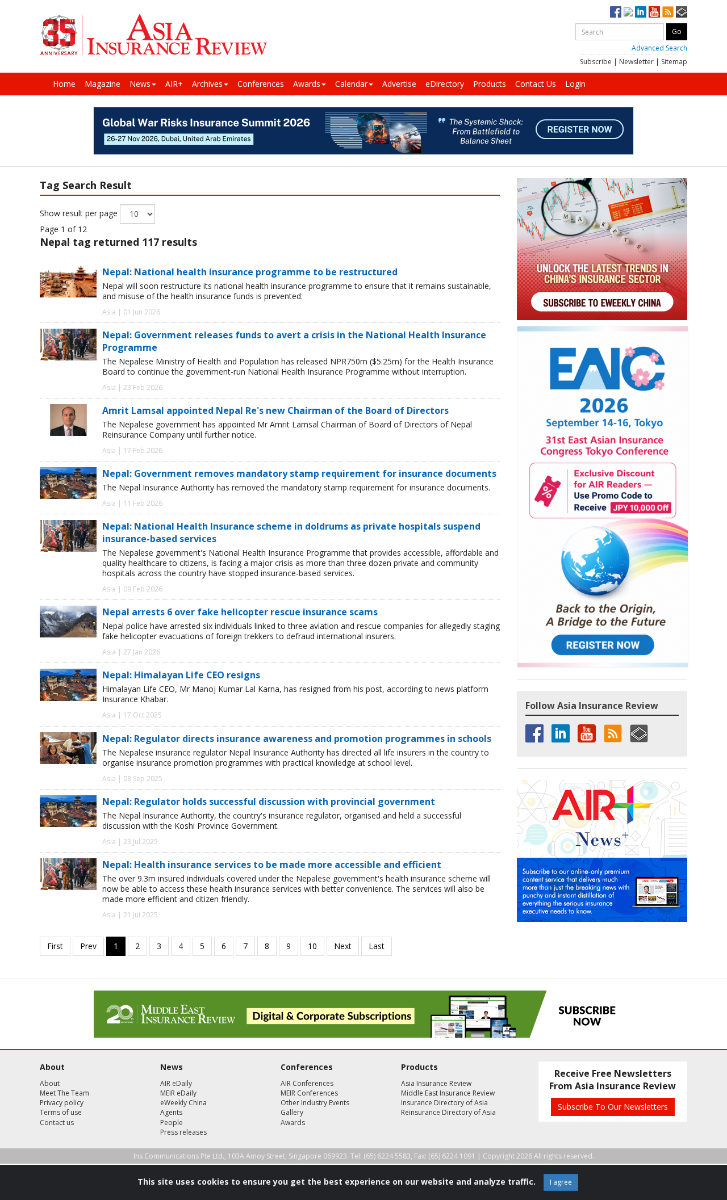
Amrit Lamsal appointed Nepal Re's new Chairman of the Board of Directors (275, 410)
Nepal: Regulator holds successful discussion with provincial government (268, 801)
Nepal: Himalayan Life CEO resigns (181, 675)
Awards (306, 83)
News (140, 83)
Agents (171, 1112)
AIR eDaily (176, 1083)
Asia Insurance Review (436, 1083)
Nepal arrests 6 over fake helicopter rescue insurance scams (240, 612)
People (171, 1122)
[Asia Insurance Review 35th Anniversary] (153, 35)
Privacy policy (61, 1102)
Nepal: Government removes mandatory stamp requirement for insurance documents (299, 473)
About (50, 1083)
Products (489, 83)
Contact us (57, 1122)
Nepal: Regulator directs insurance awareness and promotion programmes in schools (296, 738)
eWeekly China (183, 1102)
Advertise (399, 83)
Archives (207, 83)
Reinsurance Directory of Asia (448, 1112)
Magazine (102, 83)
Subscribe (596, 61)
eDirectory (444, 83)
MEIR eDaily (178, 1093)
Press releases (183, 1132)
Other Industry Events (315, 1102)
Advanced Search (659, 48)
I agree (561, 1182)
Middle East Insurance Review (448, 1093)
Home (64, 83)
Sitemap (674, 61)
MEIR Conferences (309, 1093)
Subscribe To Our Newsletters (613, 1106)
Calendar (351, 83)
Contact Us (535, 83)
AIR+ (174, 83)
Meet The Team (64, 1093)
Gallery (292, 1112)
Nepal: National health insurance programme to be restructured (250, 272)
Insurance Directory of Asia (444, 1102)
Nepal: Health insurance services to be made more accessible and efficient (271, 864)
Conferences (260, 83)
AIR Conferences (307, 1083)
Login (575, 83)
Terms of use (61, 1112)
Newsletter (636, 61)
